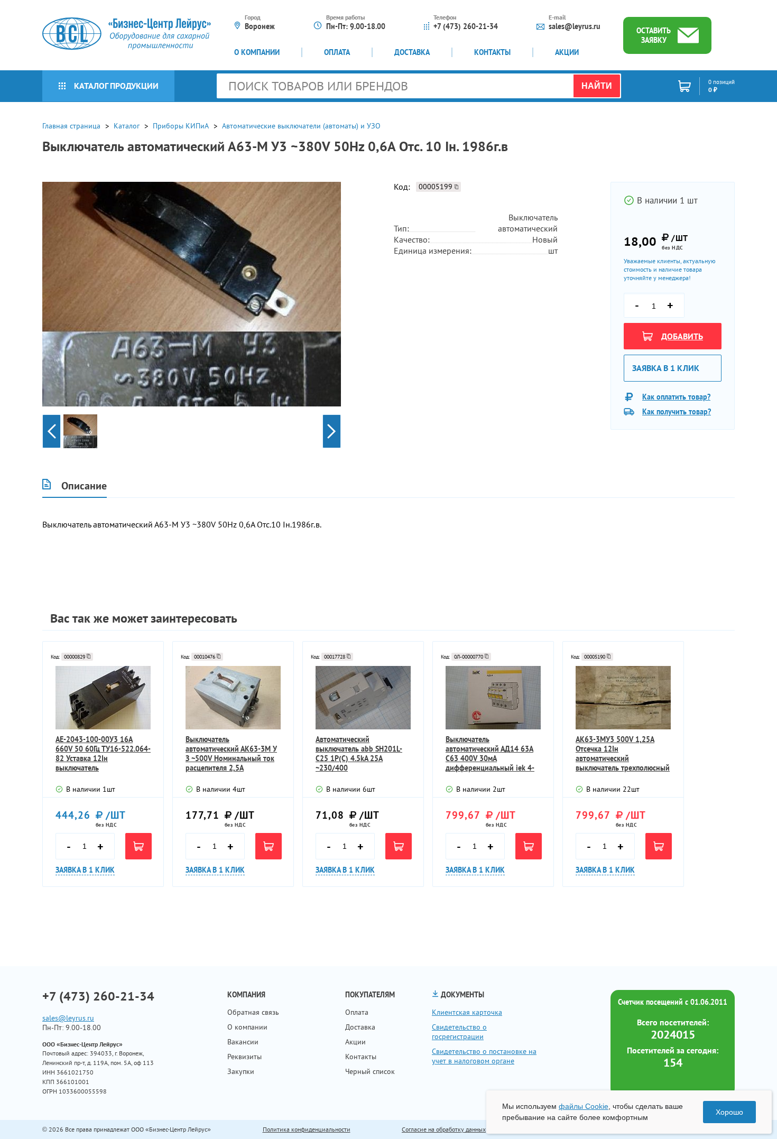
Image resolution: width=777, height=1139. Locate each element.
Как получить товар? (676, 411)
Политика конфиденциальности (306, 1129)
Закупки (240, 1071)
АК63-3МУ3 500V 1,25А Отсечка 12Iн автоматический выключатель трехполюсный (623, 754)
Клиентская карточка (467, 1012)
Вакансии (242, 1042)
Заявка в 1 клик (665, 368)
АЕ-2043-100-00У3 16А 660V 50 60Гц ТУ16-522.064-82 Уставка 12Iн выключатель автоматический (103, 754)
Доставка (412, 52)
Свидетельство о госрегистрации (459, 1031)
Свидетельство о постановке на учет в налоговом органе (484, 1056)
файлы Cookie (583, 1106)
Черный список (370, 1071)
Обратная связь (253, 1012)
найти (596, 85)
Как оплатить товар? (676, 397)
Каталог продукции (116, 85)
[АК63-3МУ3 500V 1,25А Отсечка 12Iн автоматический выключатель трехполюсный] (623, 697)
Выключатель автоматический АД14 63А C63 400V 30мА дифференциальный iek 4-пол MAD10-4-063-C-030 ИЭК (490, 754)
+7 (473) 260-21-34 (465, 26)
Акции (567, 52)
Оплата (337, 52)
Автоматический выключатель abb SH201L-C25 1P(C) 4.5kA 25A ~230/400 (359, 754)
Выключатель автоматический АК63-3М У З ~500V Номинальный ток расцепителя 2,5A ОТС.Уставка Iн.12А (231, 754)
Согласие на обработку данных (444, 1129)
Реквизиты (244, 1056)
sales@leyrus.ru (574, 26)
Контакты (492, 52)
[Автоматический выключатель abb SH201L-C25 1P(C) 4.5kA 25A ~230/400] (363, 697)
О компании (257, 52)
